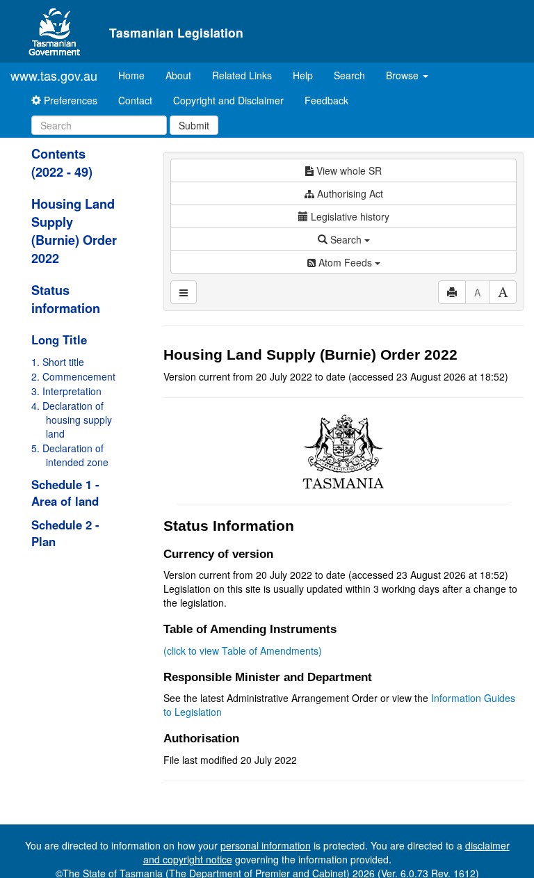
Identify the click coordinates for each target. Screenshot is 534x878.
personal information (265, 845)
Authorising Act (348, 193)
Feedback (326, 100)
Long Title (59, 339)
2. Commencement (73, 376)
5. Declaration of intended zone (69, 455)
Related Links (242, 75)
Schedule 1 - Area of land (65, 492)
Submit (194, 125)
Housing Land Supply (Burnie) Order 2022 (74, 231)
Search (349, 75)
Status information (65, 299)
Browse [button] (403, 75)
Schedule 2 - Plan (65, 533)
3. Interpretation (66, 391)
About (178, 75)
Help (303, 75)
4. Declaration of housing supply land (71, 419)
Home (136, 74)
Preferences (69, 100)
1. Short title (57, 362)
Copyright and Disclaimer (228, 100)
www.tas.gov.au (53, 75)
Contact (135, 100)
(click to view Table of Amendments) (242, 650)
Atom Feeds (345, 262)
